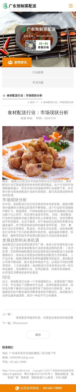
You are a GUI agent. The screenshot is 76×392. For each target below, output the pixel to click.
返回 (38, 334)
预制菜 (25, 377)
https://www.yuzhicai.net (16, 370)
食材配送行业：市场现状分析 (58, 102)
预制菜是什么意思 (42, 377)
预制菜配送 (62, 374)
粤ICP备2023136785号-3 (38, 374)
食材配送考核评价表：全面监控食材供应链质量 (44, 317)
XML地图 (61, 377)
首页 (32, 102)
